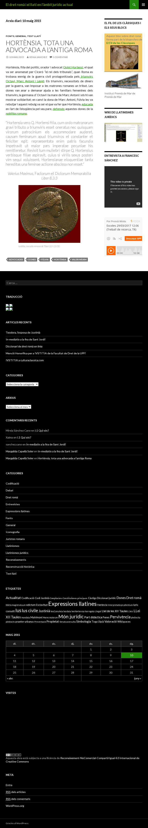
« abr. (10, 678)
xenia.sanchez (38, 57)
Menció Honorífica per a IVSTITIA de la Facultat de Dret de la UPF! (46, 353)
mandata (25, 617)
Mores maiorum (50, 617)
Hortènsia (60, 259)
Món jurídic (71, 616)
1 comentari (60, 57)
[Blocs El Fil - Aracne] (124, 57)
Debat (9, 490)
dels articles (16, 792)
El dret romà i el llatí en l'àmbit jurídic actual (39, 5)
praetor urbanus (24, 621)
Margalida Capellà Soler (20, 451)
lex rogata (89, 611)
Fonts (10, 36)
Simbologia (83, 621)
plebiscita (135, 617)
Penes (106, 617)
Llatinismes (12, 545)
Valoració (110, 621)
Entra (9, 785)
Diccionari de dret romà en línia (24, 346)
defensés (59, 109)
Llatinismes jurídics (17, 552)
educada (87, 104)
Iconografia (12, 532)
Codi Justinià (42, 598)
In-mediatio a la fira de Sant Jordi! (26, 339)
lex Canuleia (57, 611)
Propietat (52, 621)
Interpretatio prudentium (120, 605)
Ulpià (101, 621)
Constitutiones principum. (75, 598)
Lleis (130, 611)
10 (131, 655)
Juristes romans (15, 539)
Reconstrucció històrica (20, 566)
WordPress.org (15, 805)
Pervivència (120, 616)
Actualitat (13, 598)
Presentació (40, 621)
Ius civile (30, 610)
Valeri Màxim (79, 259)
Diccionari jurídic (106, 598)
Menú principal (143, 4)
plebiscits (10, 621)
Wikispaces (123, 621)
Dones (32, 259)
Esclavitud (42, 604)
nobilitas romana (16, 113)
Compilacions (56, 598)
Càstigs (92, 598)
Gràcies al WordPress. (17, 823)
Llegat (98, 611)
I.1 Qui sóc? (42, 430)
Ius (18, 610)
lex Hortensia (77, 611)
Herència (102, 604)
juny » (137, 678)
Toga (95, 621)
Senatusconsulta (68, 621)
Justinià (44, 611)
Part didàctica (93, 617)
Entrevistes (13, 504)
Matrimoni (36, 617)
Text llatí (34, 36)
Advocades (16, 259)
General (20, 36)
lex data (67, 611)
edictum (30, 604)
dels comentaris (18, 798)
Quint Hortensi (73, 67)
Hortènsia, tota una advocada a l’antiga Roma (49, 46)
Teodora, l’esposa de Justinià (23, 332)
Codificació (12, 483)
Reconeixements (16, 559)
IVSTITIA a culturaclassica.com (25, 360)
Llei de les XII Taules (115, 611)
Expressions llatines (18, 511)
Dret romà (12, 497)
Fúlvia (45, 259)
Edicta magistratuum (16, 605)
